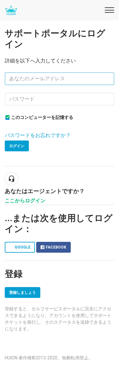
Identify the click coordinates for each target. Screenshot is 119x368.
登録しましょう (22, 292)
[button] (108, 9)
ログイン (16, 146)
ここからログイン (25, 200)
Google (22, 247)
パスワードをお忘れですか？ (38, 135)
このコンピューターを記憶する (42, 117)
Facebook (56, 247)
